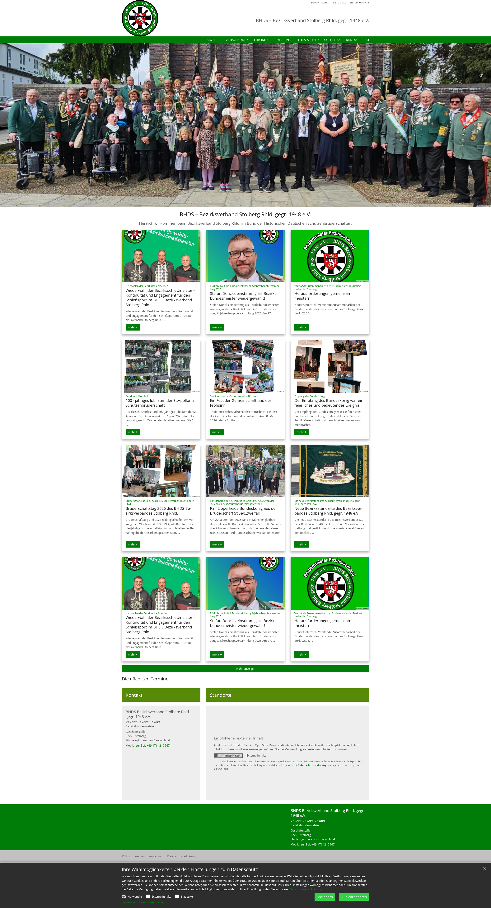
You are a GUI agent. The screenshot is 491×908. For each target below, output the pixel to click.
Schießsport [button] (306, 40)
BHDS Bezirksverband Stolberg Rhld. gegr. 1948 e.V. (158, 714)
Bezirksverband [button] (234, 40)
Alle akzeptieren (354, 897)
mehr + (133, 327)
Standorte (220, 695)
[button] (365, 40)
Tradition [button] (281, 40)
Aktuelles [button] (331, 40)
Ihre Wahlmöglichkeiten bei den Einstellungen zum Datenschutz (190, 869)
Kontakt (352, 40)
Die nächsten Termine (145, 679)
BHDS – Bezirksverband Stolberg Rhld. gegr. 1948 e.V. (245, 214)
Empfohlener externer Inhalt (238, 738)
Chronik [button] (260, 40)
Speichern (325, 897)
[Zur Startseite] (140, 18)
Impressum (128, 902)
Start (211, 40)
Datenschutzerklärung (306, 889)
